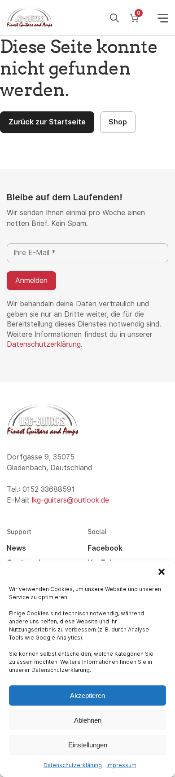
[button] (161, 571)
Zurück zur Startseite (47, 122)
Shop (118, 122)
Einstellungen (87, 745)
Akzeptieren (87, 695)
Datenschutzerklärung (73, 765)
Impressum (121, 765)
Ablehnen (87, 720)
